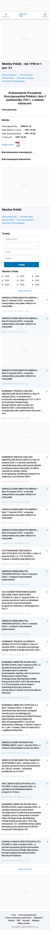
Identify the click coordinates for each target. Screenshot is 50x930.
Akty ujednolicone (9, 75)
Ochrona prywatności (27, 915)
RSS (18, 920)
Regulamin (38, 917)
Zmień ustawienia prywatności (18, 917)
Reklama (35, 920)
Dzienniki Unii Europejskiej (13, 81)
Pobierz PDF (8, 145)
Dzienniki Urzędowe (25, 78)
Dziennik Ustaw (26, 75)
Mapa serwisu (24, 923)
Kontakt (26, 920)
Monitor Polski (8, 78)
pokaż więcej (24, 869)
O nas (13, 915)
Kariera (11, 920)
